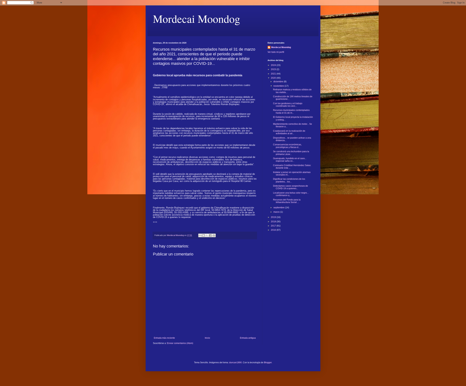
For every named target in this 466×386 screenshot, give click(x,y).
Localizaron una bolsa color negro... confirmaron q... (291, 194)
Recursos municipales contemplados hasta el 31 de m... (291, 111)
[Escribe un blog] (203, 235)
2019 (274, 217)
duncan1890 (235, 362)
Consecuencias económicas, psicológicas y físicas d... (287, 145)
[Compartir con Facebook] (210, 235)
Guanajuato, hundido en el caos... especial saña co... (289, 159)
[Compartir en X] (207, 235)
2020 (274, 78)
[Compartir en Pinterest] (214, 235)
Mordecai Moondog (196, 18)
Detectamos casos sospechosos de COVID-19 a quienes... (290, 187)
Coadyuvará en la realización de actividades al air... (289, 132)
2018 (274, 221)
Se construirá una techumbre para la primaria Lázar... (291, 152)
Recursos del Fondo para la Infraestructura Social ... (287, 201)
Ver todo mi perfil (276, 52)
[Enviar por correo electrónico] (200, 235)
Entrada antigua (248, 338)
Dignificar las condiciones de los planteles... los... (289, 180)
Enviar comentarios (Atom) (180, 343)
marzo (276, 212)
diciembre (278, 81)
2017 (274, 225)
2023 (274, 69)
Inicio (207, 338)
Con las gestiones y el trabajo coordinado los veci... (287, 104)
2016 (274, 230)
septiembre (279, 207)
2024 (274, 65)
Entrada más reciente (164, 338)
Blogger (268, 362)
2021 (274, 73)
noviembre (279, 86)
